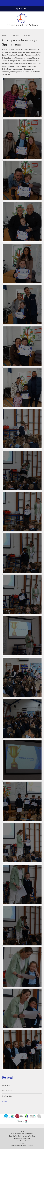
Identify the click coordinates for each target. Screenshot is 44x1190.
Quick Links (22, 9)
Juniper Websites (29, 1136)
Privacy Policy (16, 1145)
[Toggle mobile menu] (3, 3)
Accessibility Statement (22, 1141)
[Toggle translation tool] (35, 3)
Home (4, 35)
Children (15, 35)
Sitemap (22, 1143)
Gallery (27, 35)
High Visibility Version (22, 1138)
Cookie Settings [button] (27, 1145)
